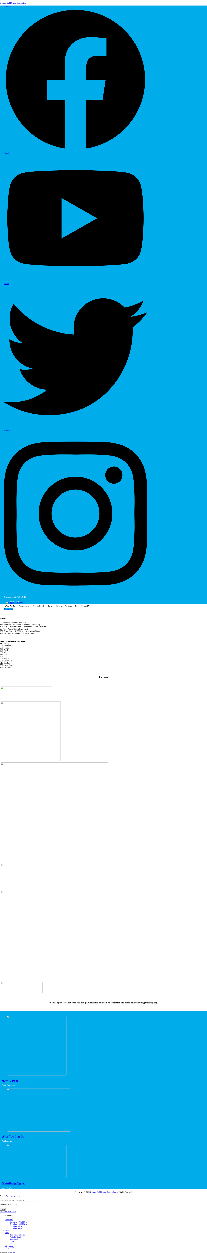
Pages (7, 1233)
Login (3, 1209)
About (7, 1230)
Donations (9, 1220)
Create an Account (13, 1196)
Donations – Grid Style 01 (19, 1222)
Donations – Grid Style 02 (19, 1224)
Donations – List (16, 1226)
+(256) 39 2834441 (20, 597)
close (13, 1252)
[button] (11, 606)
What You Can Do (13, 1136)
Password (4, 1205)
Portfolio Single (15, 1237)
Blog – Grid (9, 1248)
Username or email (8, 1200)
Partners (68, 606)
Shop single (14, 1239)
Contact (12, 1241)
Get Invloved (38, 606)
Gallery (51, 606)
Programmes (24, 606)
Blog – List (9, 1246)
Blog (76, 606)
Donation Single (16, 1228)
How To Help (10, 1080)
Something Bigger (13, 1183)
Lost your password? (8, 1212)
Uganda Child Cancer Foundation (13, 3)
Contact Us (85, 606)
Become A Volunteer (17, 1235)
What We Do (10, 606)
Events (59, 606)
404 (11, 1243)
